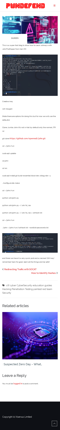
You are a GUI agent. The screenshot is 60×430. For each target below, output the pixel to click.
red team (47, 289)
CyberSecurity (24, 285)
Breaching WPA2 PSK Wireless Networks (31, 364)
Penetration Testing (22, 289)
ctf (7, 285)
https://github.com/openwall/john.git (28, 138)
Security (6, 292)
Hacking (6, 289)
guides (48, 285)
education (38, 285)
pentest (37, 289)
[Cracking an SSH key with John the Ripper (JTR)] (30, 29)
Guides (14, 38)
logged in (17, 384)
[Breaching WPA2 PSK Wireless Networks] (30, 335)
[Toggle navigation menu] (54, 6)
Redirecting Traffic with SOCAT (20, 269)
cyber (13, 285)
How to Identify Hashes (43, 273)
